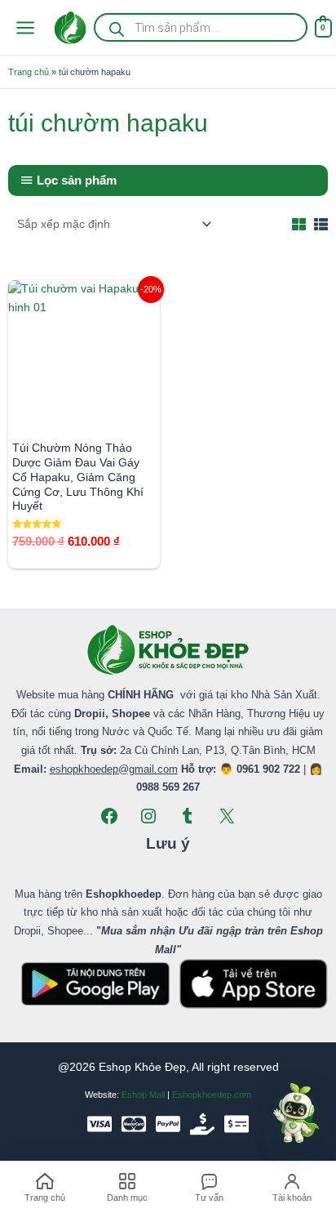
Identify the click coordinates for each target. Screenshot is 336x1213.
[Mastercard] (134, 1124)
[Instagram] (148, 816)
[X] (227, 816)
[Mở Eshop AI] (296, 1114)
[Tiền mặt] (202, 1124)
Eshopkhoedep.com (211, 1094)
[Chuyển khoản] (236, 1124)
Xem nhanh (84, 419)
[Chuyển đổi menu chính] (25, 27)
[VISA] (99, 1124)
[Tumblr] (187, 816)
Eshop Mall (143, 1094)
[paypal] (168, 1124)
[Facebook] (109, 816)
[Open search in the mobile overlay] (200, 27)
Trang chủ (28, 72)
